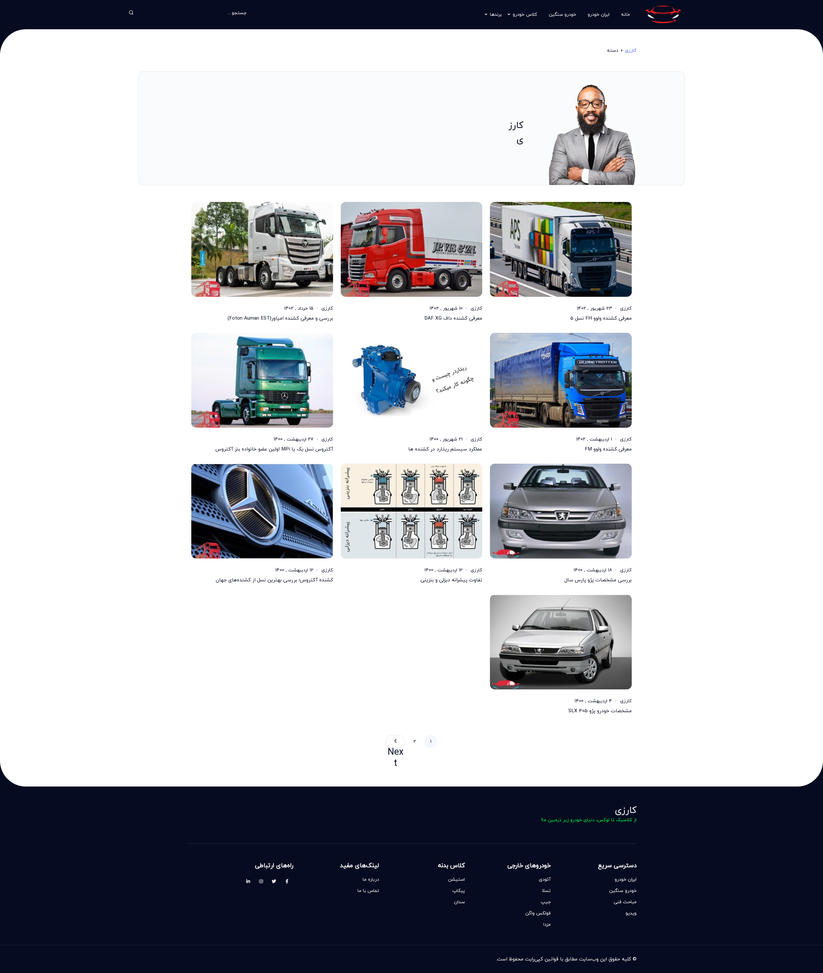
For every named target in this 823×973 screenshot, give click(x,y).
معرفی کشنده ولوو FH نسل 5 (601, 318)
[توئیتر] (273, 881)
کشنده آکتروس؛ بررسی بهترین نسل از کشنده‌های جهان (274, 580)
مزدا (547, 924)
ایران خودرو (599, 14)
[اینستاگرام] (261, 881)
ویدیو (631, 913)
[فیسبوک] (286, 881)
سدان (459, 902)
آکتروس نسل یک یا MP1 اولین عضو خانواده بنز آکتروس (274, 449)
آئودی (545, 879)
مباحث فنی (625, 902)
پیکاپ (458, 891)
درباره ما (371, 879)
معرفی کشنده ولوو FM (608, 449)
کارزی (631, 50)
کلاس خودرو (525, 14)
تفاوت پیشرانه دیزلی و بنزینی (451, 580)
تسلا (546, 891)
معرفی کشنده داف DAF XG (453, 318)
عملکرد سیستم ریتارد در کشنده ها (445, 449)
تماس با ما (368, 891)
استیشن (456, 879)
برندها (496, 14)
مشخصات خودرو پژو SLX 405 (600, 710)
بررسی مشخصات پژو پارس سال (598, 580)
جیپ (546, 902)
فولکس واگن (538, 913)
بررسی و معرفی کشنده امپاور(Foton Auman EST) (280, 318)
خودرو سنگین (562, 14)
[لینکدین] (248, 881)
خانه (625, 14)
